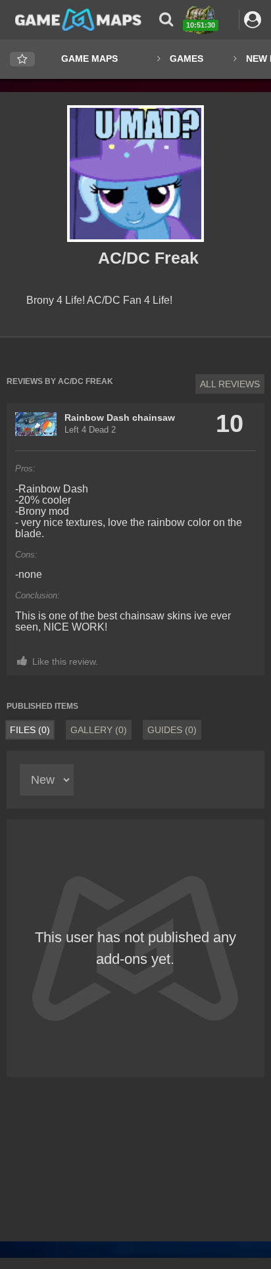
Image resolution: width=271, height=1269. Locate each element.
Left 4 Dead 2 (90, 430)
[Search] (166, 19)
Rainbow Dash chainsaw (119, 417)
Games (186, 58)
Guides (172, 730)
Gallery (98, 730)
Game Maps (89, 58)
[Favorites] (22, 59)
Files (30, 730)
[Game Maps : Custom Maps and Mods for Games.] (78, 19)
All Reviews (230, 384)
